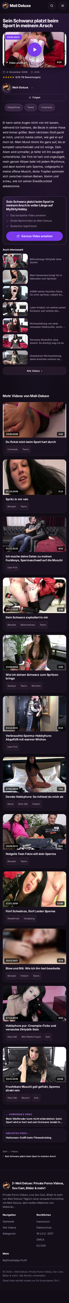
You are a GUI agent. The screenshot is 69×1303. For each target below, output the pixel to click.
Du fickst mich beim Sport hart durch (31, 442)
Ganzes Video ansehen (42, 237)
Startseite (8, 1221)
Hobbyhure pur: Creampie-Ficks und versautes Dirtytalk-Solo (31, 1027)
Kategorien (9, 1233)
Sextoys (12, 685)
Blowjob (12, 506)
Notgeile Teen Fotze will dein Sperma (31, 854)
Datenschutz (44, 1227)
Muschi (25, 1097)
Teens (30, 107)
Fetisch (36, 804)
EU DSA (41, 1245)
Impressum (43, 1221)
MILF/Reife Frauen (31, 1036)
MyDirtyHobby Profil (17, 1260)
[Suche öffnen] (51, 5)
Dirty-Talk (23, 804)
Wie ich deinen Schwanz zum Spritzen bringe (32, 676)
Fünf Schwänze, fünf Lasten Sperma (30, 911)
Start (5, 1151)
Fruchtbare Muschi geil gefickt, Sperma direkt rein (33, 1088)
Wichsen (36, 685)
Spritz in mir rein (17, 499)
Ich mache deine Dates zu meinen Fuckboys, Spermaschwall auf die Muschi (34, 558)
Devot (11, 804)
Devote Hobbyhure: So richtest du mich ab (34, 796)
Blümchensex (28, 624)
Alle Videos (34, 370)
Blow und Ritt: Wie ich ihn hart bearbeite (33, 968)
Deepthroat (14, 107)
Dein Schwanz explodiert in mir (27, 617)
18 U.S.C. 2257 (45, 1233)
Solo (48, 1036)
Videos (14, 1151)
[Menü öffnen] (62, 5)
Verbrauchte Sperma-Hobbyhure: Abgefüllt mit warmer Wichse (29, 737)
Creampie (46, 107)
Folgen (48, 98)
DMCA (40, 1239)
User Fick (12, 567)
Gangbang (29, 918)
